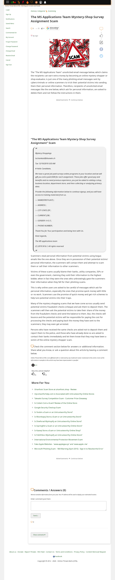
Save (35, 365)
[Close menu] (7, 68)
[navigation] (101, 35)
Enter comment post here (40, 499)
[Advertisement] (69, 117)
